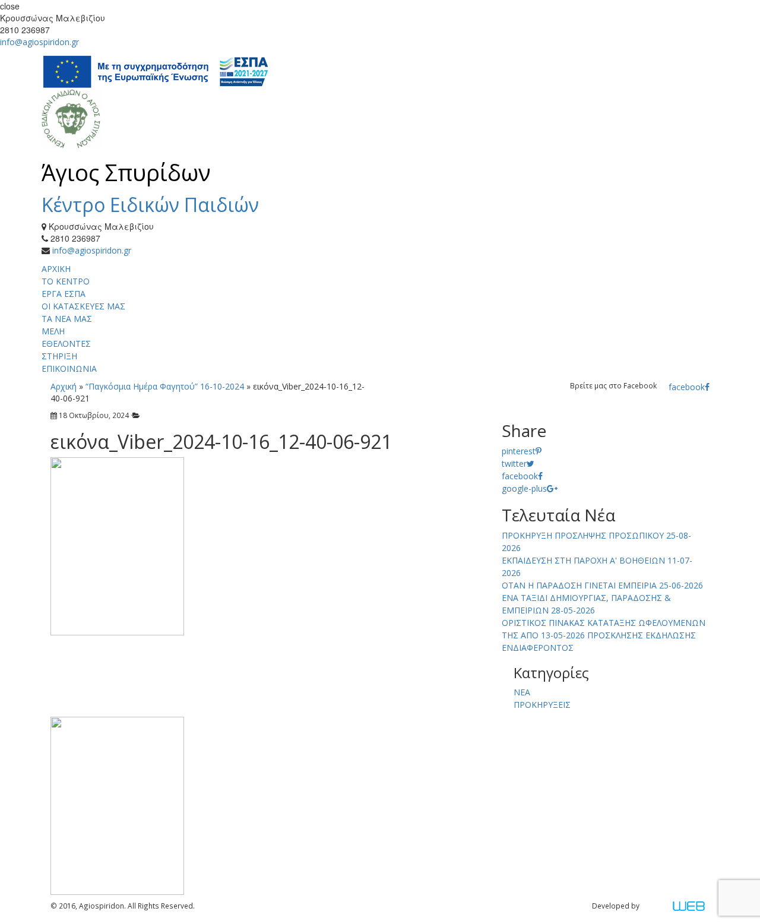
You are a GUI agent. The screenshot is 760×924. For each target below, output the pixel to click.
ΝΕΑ (522, 692)
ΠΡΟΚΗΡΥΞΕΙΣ (542, 704)
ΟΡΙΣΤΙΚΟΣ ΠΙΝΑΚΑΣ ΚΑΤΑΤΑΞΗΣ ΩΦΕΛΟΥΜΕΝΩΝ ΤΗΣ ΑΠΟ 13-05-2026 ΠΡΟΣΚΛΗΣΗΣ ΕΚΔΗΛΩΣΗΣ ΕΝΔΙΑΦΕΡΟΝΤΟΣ (603, 635)
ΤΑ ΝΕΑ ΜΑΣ (67, 318)
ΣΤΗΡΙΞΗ (59, 356)
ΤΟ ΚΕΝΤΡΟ (66, 281)
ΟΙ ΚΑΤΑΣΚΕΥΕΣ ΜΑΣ (83, 306)
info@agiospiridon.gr (39, 42)
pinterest (519, 451)
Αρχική (63, 386)
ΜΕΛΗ (53, 331)
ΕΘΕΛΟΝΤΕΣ (66, 343)
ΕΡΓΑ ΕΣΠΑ (64, 293)
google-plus (524, 488)
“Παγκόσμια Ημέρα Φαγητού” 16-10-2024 (165, 386)
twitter (514, 463)
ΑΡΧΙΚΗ (56, 268)
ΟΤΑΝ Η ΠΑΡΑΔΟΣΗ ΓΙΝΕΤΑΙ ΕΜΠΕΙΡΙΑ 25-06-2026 (602, 585)
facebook (687, 387)
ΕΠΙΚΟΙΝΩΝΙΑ (69, 368)
